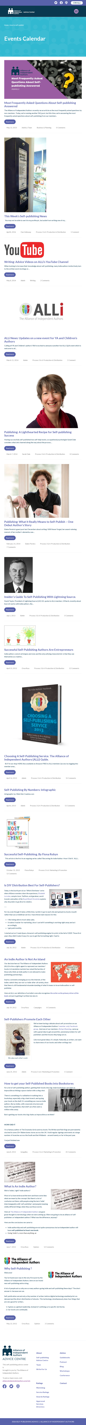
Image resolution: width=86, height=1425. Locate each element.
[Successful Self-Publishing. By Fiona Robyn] (18, 849)
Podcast (63, 1362)
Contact (63, 1383)
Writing (33, 280)
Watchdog (40, 1388)
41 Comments (71, 1152)
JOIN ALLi (77, 3)
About (39, 1353)
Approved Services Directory (40, 1404)
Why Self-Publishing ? (18, 1268)
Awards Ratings (42, 1397)
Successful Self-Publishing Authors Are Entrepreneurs (38, 649)
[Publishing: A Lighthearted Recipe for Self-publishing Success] (43, 427)
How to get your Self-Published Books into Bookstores (39, 1083)
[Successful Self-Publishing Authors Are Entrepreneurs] (20, 644)
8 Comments (75, 454)
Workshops (65, 1371)
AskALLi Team (27, 128)
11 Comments (71, 806)
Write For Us (41, 1369)
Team (38, 1365)
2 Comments (45, 280)
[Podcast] (66, 2)
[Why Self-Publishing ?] (22, 1263)
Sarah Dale (26, 454)
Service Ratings (42, 1392)
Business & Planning (44, 128)
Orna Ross (26, 668)
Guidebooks (65, 1357)
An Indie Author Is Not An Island (24, 959)
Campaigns (38, 1008)
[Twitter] (55, 2)
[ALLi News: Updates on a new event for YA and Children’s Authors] (41, 333)
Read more (10, 122)
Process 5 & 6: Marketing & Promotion (53, 870)
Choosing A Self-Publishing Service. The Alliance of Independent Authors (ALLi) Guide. (36, 757)
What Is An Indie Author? (20, 1186)
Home (6, 25)
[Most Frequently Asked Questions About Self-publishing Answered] (43, 97)
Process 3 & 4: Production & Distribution (51, 232)
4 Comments (70, 948)
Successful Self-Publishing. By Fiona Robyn (31, 854)
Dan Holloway (26, 232)
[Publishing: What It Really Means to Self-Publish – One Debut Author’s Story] (36, 516)
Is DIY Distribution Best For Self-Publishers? (32, 885)
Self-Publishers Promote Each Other (27, 1019)
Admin (23, 280)
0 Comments (61, 128)
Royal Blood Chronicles (31, 899)
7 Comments (11, 547)
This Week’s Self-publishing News (25, 216)
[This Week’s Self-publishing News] (25, 211)
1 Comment (75, 232)
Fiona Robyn (29, 870)
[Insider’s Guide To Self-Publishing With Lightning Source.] (18, 591)
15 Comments (72, 778)
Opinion (36, 1247)
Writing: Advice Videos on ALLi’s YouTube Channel (36, 261)
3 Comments (69, 616)
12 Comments (75, 668)
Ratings (39, 1383)
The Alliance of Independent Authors (24, 1212)
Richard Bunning (65, 1029)
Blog (62, 1366)
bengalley (24, 1152)
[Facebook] (61, 2)
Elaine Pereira (30, 544)
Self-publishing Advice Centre (42, 1358)
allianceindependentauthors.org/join (16, 1381)
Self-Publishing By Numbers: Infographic (30, 789)
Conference (65, 1375)
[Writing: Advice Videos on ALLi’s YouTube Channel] (24, 256)
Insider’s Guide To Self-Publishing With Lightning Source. (40, 596)
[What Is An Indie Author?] (19, 1181)
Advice (63, 1353)
